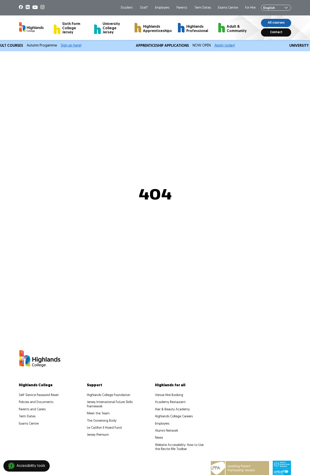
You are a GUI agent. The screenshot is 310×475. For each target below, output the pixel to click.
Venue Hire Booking (169, 395)
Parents (182, 8)
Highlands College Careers (174, 416)
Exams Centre (228, 8)
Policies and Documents (36, 402)
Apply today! (222, 45)
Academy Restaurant (170, 402)
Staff (144, 8)
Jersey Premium (98, 435)
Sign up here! (68, 45)
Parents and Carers (32, 409)
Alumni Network (166, 431)
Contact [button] (276, 32)
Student (127, 8)
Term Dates (202, 8)
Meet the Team (98, 413)
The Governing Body (101, 421)
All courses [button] (276, 23)
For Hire (250, 8)
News (159, 438)
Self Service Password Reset (39, 395)
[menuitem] (70, 27)
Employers (162, 8)
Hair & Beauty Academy (172, 409)
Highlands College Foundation (108, 395)
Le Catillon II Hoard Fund (104, 428)
